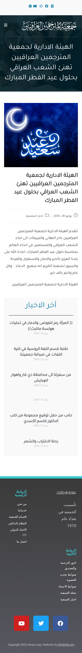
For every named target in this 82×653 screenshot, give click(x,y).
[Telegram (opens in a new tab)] (29, 7)
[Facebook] (60, 623)
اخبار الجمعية (34, 216)
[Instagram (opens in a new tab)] (41, 7)
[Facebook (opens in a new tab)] (47, 7)
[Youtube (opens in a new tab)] (35, 7)
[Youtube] (21, 623)
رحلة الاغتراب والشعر (41, 442)
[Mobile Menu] (6, 26)
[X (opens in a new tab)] (52, 7)
